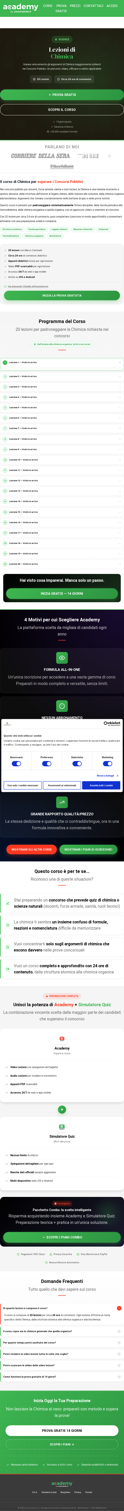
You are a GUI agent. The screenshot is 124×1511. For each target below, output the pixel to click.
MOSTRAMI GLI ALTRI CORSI (32, 849)
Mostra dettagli (105, 775)
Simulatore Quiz (49, 1492)
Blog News (65, 1492)
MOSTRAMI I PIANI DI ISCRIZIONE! (89, 849)
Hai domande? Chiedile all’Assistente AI (28, 286)
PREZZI (75, 6)
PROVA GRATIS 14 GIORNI (62, 1431)
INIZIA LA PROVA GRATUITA (62, 295)
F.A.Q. (35, 1492)
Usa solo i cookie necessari (22, 785)
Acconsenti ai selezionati (62, 785)
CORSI (47, 6)
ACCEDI (112, 6)
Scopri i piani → (62, 1444)
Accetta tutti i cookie (101, 785)
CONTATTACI (93, 6)
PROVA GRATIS (61, 8)
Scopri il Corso (62, 110)
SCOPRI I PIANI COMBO (64, 1237)
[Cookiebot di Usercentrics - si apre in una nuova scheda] (106, 723)
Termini (88, 1492)
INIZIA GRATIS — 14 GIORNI (62, 594)
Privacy (77, 1492)
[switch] (46, 763)
